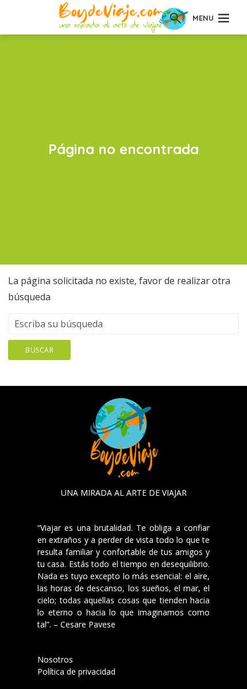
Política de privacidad (76, 671)
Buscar (39, 350)
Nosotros (55, 659)
